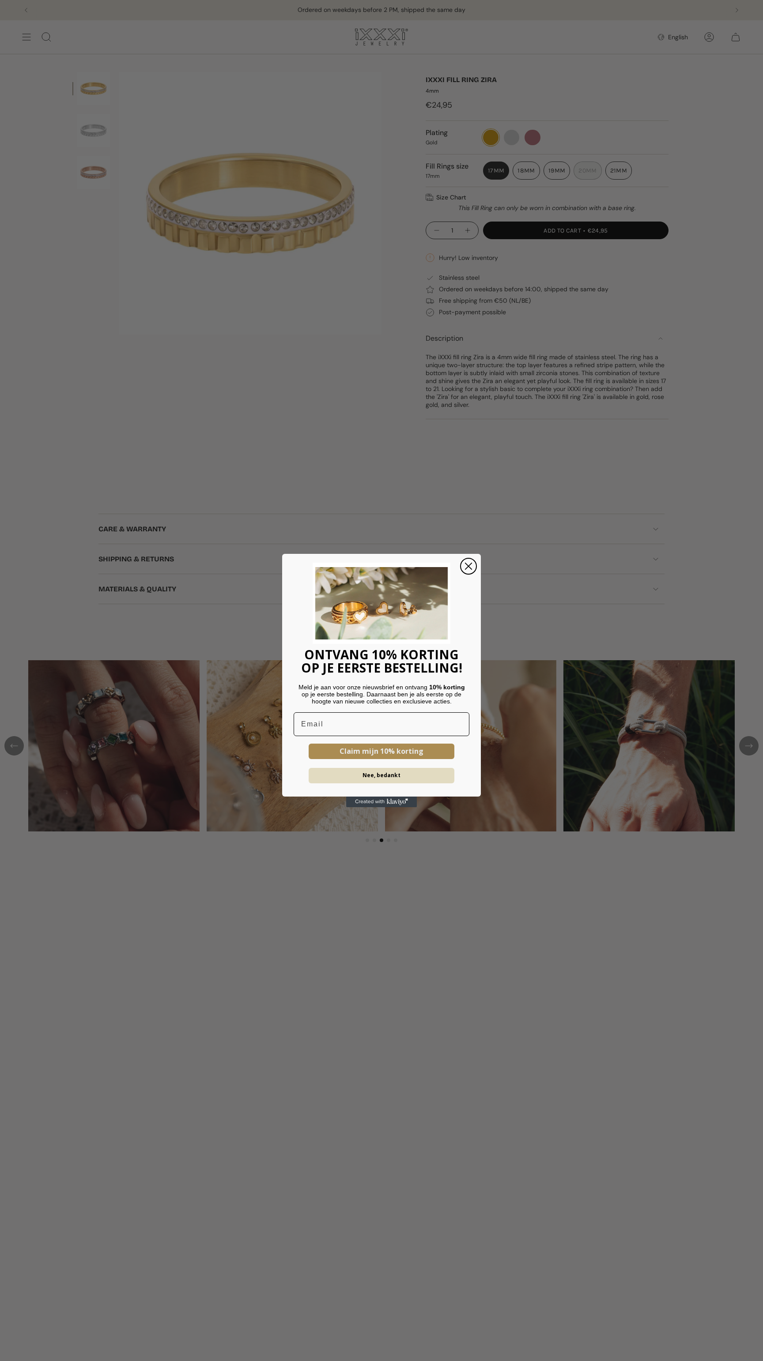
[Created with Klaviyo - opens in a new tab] (381, 802)
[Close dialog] (468, 566)
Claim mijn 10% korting (381, 751)
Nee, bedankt (381, 775)
